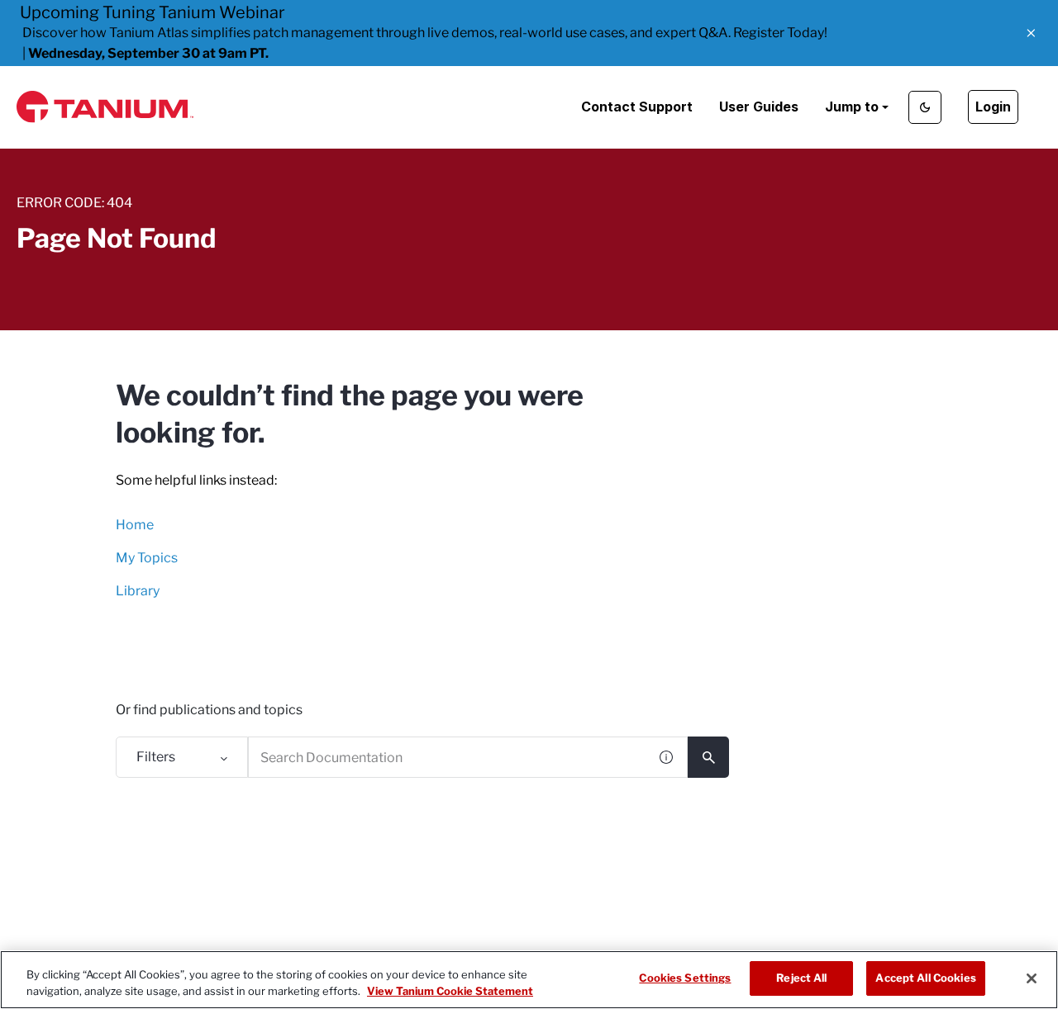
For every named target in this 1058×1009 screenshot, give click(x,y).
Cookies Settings (685, 977)
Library (138, 591)
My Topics (147, 558)
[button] (1031, 33)
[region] (529, 979)
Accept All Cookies (925, 977)
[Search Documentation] (708, 757)
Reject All (801, 977)
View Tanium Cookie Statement (450, 990)
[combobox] (447, 757)
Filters (155, 757)
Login (993, 106)
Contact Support (637, 106)
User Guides (758, 106)
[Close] (1031, 978)
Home (135, 525)
